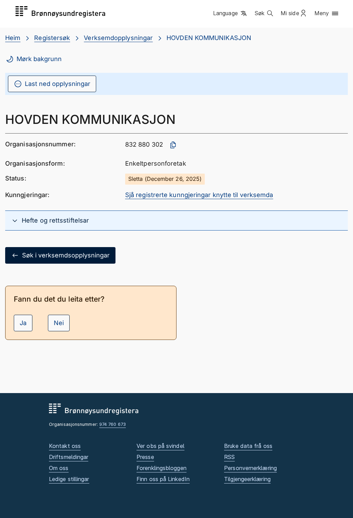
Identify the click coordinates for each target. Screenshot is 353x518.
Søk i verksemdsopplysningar (66, 255)
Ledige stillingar (69, 479)
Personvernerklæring (250, 468)
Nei (59, 322)
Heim (12, 37)
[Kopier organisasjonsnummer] (173, 145)
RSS (229, 456)
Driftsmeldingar (68, 456)
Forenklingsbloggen (161, 468)
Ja (23, 322)
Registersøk (52, 37)
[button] (230, 13)
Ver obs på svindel (160, 445)
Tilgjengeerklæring (247, 479)
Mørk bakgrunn (39, 58)
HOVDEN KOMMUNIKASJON (209, 37)
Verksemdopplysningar (118, 37)
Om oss (59, 468)
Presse (145, 456)
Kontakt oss (65, 445)
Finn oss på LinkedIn (163, 479)
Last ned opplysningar (57, 83)
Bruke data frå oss (248, 445)
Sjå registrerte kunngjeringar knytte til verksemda (199, 194)
